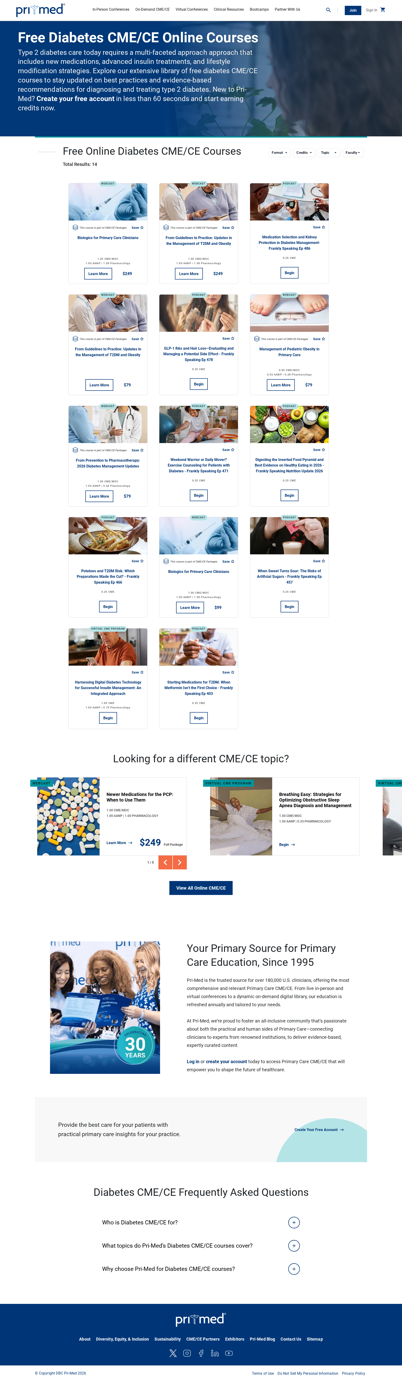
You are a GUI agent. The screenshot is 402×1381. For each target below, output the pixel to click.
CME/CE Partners (203, 1339)
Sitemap (315, 1339)
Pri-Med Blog (262, 1339)
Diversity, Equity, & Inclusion (122, 1339)
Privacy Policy (353, 1373)
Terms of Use (263, 1373)
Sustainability (167, 1339)
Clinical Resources (229, 9)
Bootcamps (259, 9)
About (84, 1339)
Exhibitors (234, 1339)
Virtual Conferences (192, 9)
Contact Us (291, 1339)
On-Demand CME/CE (152, 9)
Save (136, 228)
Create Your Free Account (316, 1130)
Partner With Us (287, 9)
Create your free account (74, 99)
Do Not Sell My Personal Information (308, 1373)
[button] (332, 10)
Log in (193, 1061)
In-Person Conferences (111, 9)
